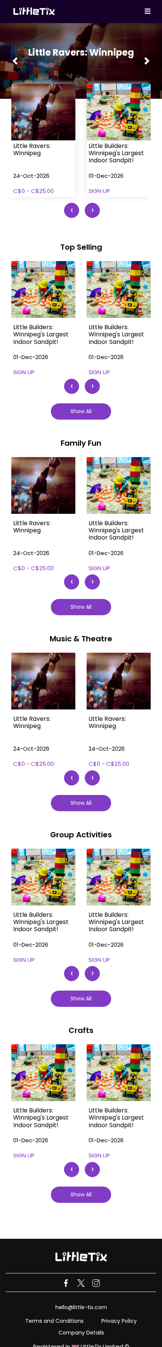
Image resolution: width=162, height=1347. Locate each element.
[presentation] (71, 210)
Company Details (81, 1332)
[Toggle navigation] (147, 11)
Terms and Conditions (54, 1321)
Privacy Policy (119, 1321)
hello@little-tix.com (81, 1307)
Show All (81, 411)
